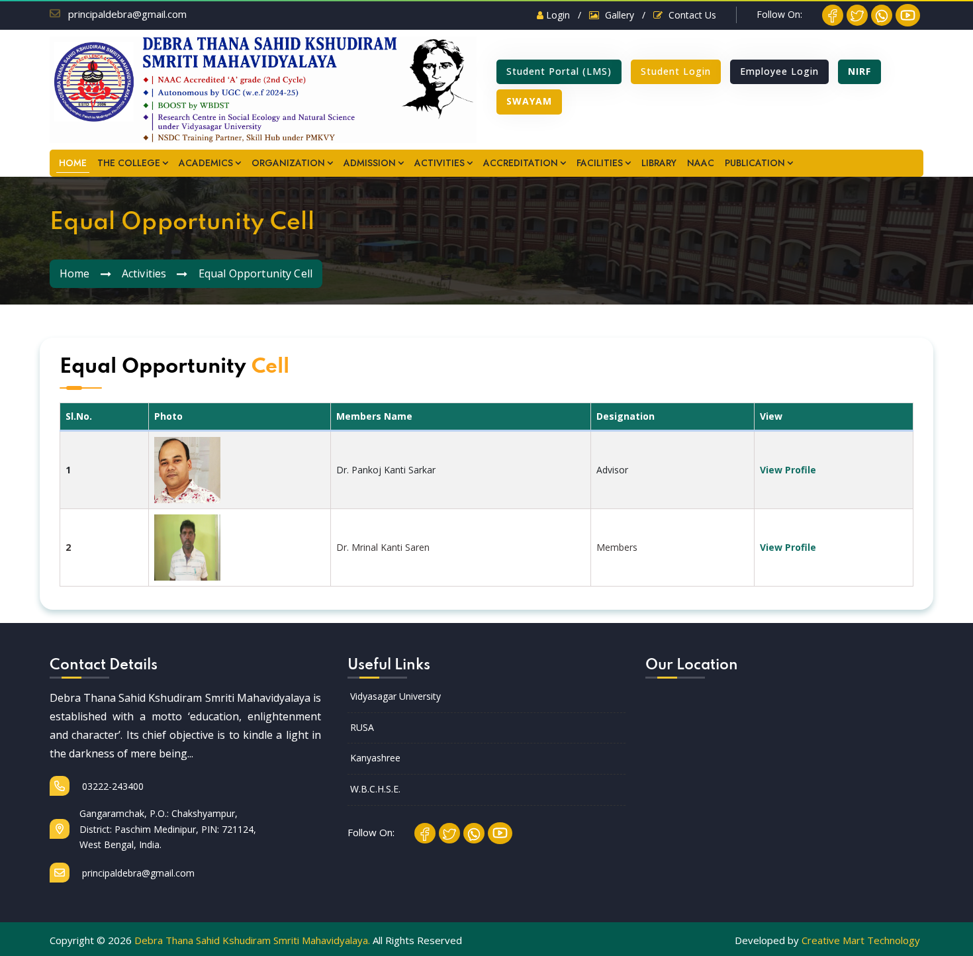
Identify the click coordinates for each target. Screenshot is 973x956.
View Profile (788, 469)
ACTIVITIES (439, 162)
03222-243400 (111, 786)
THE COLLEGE (128, 162)
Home (75, 273)
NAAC (700, 162)
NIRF (859, 71)
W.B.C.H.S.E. (375, 789)
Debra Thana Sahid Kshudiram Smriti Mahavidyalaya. (252, 940)
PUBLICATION (755, 162)
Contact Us (691, 15)
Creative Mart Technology (861, 940)
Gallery (618, 15)
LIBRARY (658, 162)
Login (556, 15)
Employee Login (779, 71)
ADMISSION (370, 162)
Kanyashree (375, 757)
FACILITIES (600, 162)
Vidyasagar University (395, 696)
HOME (73, 162)
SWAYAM (529, 101)
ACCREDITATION (520, 162)
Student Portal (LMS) (559, 71)
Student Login (676, 71)
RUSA (362, 727)
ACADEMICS (206, 162)
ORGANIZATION (288, 162)
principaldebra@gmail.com (127, 14)
